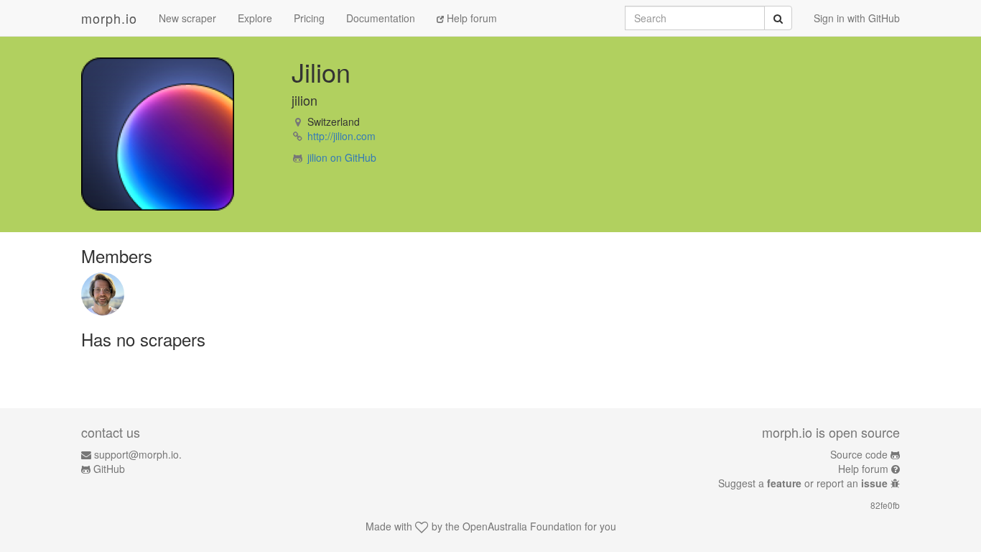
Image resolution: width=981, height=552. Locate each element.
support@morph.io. (138, 454)
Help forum (470, 18)
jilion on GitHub (341, 157)
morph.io (109, 18)
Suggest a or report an (803, 483)
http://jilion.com (341, 136)
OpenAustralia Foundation (522, 526)
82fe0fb (885, 505)
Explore (255, 18)
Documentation (380, 18)
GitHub (109, 468)
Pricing (309, 18)
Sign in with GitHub (857, 18)
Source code (859, 454)
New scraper (187, 18)
